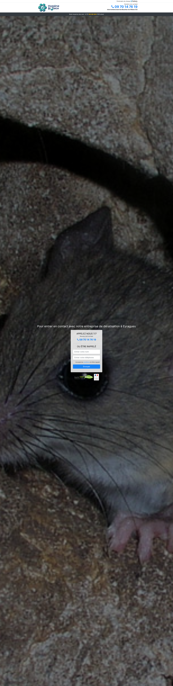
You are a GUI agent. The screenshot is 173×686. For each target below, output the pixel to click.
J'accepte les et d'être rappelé (87, 362)
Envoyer (86, 366)
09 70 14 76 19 (125, 7)
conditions (86, 362)
